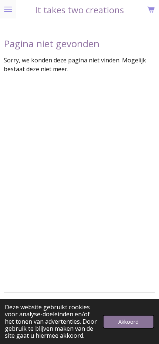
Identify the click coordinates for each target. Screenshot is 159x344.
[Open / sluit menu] (8, 9)
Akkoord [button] (128, 321)
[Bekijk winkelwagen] (151, 9)
